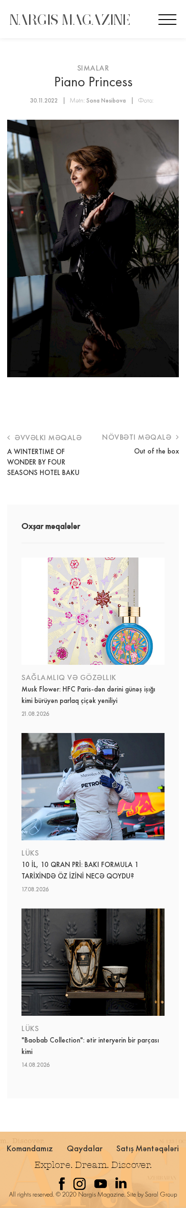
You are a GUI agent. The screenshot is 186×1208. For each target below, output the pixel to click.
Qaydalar (85, 1148)
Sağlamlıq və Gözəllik (68, 677)
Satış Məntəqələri (147, 1148)
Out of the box (156, 451)
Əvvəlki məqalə (47, 438)
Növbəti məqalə (138, 437)
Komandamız (30, 1148)
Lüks (30, 853)
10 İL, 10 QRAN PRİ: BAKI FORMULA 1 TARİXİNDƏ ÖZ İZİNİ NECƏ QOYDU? (80, 870)
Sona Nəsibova (106, 100)
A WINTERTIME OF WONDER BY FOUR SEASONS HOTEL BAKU (43, 462)
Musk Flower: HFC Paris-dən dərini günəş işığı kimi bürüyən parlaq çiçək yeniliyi (88, 694)
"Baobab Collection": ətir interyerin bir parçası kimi (90, 1045)
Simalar (93, 68)
